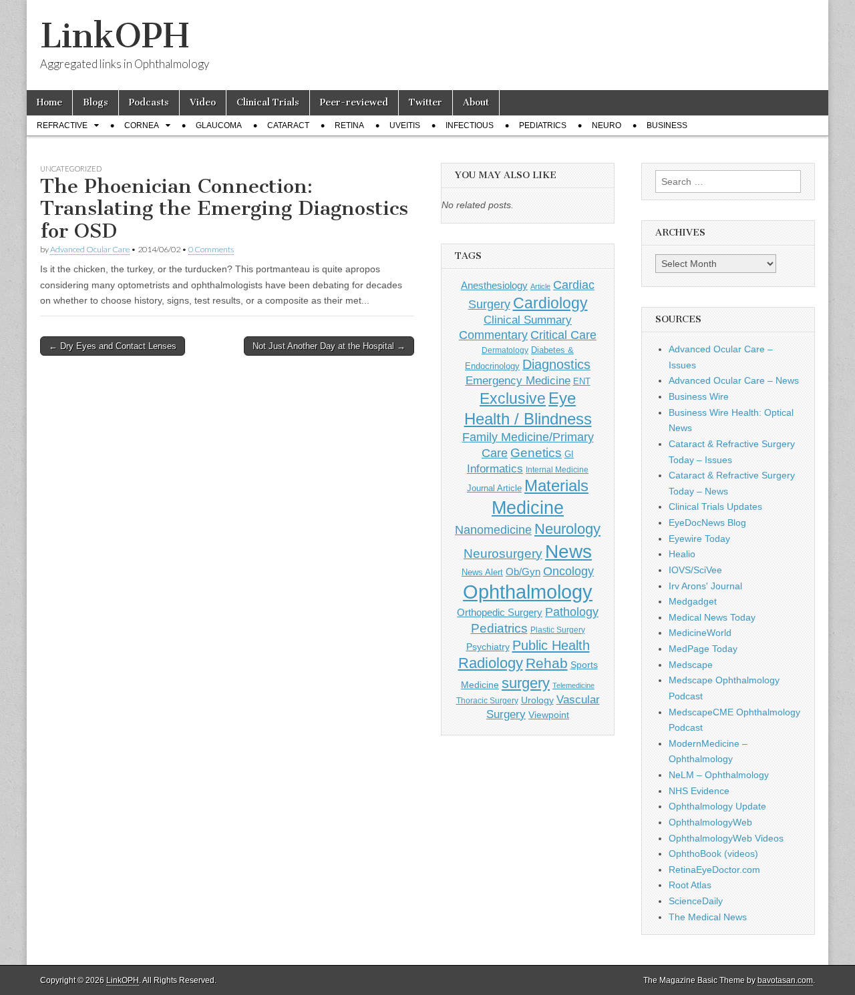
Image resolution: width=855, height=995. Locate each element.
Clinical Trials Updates (715, 506)
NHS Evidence (699, 790)
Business (667, 125)
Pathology (571, 612)
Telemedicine (573, 685)
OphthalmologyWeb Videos (726, 838)
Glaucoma (219, 125)
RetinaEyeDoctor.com (714, 869)
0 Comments (211, 249)
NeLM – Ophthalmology (719, 774)
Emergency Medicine (518, 380)
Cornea (141, 125)
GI (569, 454)
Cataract (288, 125)
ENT (581, 381)
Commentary (493, 335)
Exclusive (513, 398)
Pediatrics (542, 125)
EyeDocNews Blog (707, 522)
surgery (526, 683)
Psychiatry (488, 646)
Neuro (606, 125)
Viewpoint (548, 714)
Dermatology (505, 350)
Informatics (495, 468)
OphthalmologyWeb (710, 822)
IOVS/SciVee (695, 570)
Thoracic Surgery (487, 700)
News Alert (482, 572)
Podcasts (149, 102)
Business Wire (699, 396)
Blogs (95, 102)
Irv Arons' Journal (705, 586)
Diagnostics (556, 364)
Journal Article (494, 488)
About (476, 102)
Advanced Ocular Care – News (734, 380)
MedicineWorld (700, 632)
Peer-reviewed (354, 102)
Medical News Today (712, 617)
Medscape (691, 664)
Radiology (490, 663)
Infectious (470, 125)
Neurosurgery (503, 554)
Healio (682, 554)
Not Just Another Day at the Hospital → (328, 346)
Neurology (567, 529)
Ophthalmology (527, 592)
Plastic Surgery (557, 630)
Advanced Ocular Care (90, 249)
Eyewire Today (699, 538)
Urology (537, 700)
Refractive (62, 125)
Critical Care (563, 335)
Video (203, 102)
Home (49, 102)
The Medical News (708, 917)
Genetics (536, 453)
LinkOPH (114, 35)
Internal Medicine (557, 469)
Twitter (425, 102)
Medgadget (693, 601)
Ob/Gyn (523, 571)
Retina (349, 125)
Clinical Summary (528, 320)
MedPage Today (703, 648)
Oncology (568, 571)
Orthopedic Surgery (499, 612)
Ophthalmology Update (717, 806)
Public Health (551, 645)
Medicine (528, 508)
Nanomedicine (493, 530)
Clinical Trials (267, 102)
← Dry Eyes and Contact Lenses (112, 346)
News (568, 551)
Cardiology (550, 303)
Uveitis (404, 125)
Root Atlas (690, 885)
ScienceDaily (696, 901)
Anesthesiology (494, 285)
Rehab (547, 663)
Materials (556, 485)
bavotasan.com (785, 980)
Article (540, 286)
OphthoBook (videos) (713, 853)
